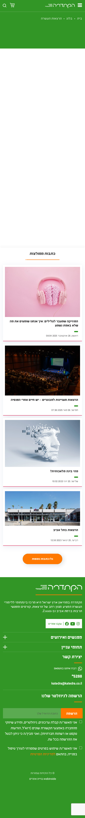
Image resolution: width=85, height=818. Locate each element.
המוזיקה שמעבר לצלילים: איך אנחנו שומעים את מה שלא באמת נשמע (44, 323)
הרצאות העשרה (51, 18)
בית (79, 18)
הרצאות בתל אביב (65, 530)
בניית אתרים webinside (42, 779)
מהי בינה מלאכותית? (64, 471)
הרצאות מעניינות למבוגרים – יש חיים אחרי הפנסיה (44, 399)
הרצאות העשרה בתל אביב (64, 158)
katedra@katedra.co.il (66, 683)
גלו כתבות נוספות (42, 559)
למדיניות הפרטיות (42, 754)
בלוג (69, 18)
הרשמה (71, 713)
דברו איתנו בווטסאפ (65, 668)
